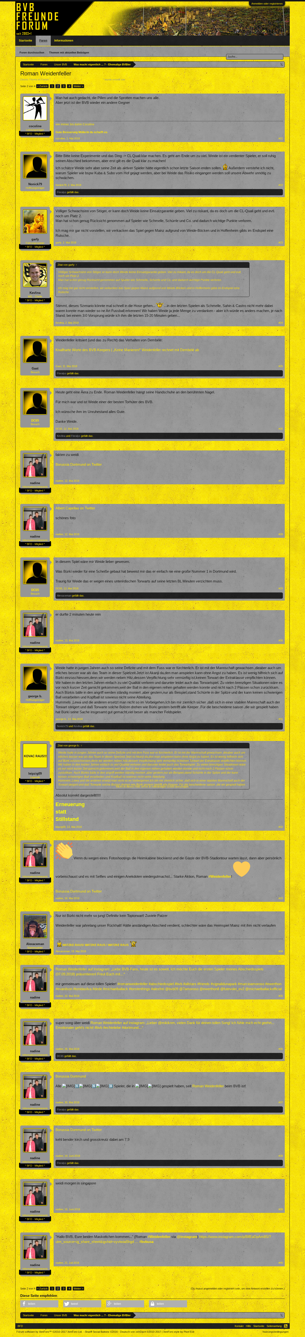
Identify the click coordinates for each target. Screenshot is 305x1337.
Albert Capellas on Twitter (75, 508)
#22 (281, 185)
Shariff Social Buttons (101, 1331)
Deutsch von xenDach (140, 1331)
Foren (43, 40)
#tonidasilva (82, 989)
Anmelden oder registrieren (267, 3)
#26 (281, 428)
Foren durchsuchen (32, 52)
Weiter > (78, 86)
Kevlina (35, 293)
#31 (281, 719)
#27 (281, 480)
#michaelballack (115, 989)
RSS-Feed (285, 1326)
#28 (281, 534)
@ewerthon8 (209, 989)
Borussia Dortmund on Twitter (79, 464)
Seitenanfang (274, 1326)
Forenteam (132, 79)
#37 (281, 1102)
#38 (281, 1155)
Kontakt (239, 1326)
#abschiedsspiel (161, 984)
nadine (35, 483)
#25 (281, 366)
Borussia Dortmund (71, 1076)
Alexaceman (64, 595)
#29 (281, 588)
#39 (281, 1209)
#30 (281, 640)
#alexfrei (157, 989)
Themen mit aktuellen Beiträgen (69, 52)
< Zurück (42, 86)
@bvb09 (171, 989)
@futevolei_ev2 (232, 989)
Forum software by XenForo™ (49, 1331)
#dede (97, 989)
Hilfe (248, 1326)
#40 (281, 1262)
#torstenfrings (139, 989)
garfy (35, 239)
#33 (281, 898)
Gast (35, 368)
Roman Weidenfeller (208, 1086)
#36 (281, 1048)
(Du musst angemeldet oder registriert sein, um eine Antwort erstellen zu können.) (238, 1288)
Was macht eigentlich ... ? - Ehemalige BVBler (77, 79)
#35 (281, 995)
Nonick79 (35, 184)
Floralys (61, 192)
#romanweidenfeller (132, 984)
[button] (39, 1303)
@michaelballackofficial (263, 989)
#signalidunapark (224, 984)
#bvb (178, 984)
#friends (203, 984)
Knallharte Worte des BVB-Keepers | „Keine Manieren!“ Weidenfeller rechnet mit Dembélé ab (127, 350)
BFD (20, 1326)
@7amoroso (188, 989)
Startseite (25, 40)
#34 (281, 951)
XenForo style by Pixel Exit (178, 1331)
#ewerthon (273, 984)
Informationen (63, 40)
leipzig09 (35, 773)
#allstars (189, 984)
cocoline (35, 126)
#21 (281, 138)
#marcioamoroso (251, 984)
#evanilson (64, 989)
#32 (281, 826)
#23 (281, 242)
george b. (35, 696)
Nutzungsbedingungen (276, 1331)
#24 (281, 322)
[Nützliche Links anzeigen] (281, 64)
